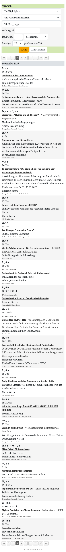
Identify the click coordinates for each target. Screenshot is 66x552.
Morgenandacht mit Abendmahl (17, 470)
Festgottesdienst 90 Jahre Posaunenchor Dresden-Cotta (28, 381)
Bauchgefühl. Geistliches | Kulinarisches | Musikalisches (28, 345)
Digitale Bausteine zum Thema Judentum (21, 510)
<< (4, 57)
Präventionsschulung (12, 528)
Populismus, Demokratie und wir (17, 488)
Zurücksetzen (38, 49)
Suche (24, 49)
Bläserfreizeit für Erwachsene (15, 449)
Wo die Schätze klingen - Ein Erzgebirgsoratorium (25, 248)
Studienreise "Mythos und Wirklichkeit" (20, 114)
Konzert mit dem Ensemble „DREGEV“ (19, 205)
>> (46, 57)
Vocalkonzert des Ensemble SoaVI (17, 75)
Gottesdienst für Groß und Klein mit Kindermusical (26, 273)
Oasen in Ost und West (12, 427)
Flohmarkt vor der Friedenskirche (17, 140)
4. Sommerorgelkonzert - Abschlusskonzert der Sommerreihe (31, 97)
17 (35, 57)
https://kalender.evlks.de (34, 549)
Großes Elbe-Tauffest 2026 (14, 319)
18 (41, 57)
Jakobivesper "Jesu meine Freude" (18, 230)
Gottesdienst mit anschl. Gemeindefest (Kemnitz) (25, 298)
